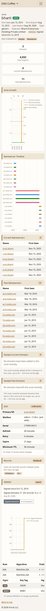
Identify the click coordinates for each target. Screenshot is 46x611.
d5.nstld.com (9, 341)
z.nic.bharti (8, 275)
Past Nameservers (12, 283)
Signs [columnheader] (5, 580)
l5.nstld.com (8, 336)
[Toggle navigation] (40, 3)
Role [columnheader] (5, 564)
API (37, 373)
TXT (19, 473)
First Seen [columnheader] (29, 288)
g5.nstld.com (9, 325)
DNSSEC (32, 31)
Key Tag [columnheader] (24, 580)
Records (8, 460)
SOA (6, 406)
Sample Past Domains (14, 380)
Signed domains (12, 501)
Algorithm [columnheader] (21, 564)
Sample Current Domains (16, 354)
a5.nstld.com (9, 346)
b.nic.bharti (8, 259)
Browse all (37, 460)
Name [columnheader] (6, 243)
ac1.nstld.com (9, 304)
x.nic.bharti (8, 269)
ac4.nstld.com (9, 299)
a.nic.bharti (8, 248)
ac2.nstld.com (9, 293)
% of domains (27, 501)
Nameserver (31, 39)
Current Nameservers (14, 237)
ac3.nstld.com (9, 309)
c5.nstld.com (9, 314)
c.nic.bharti (8, 253)
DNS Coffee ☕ (10, 3)
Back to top (7, 602)
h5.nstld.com (9, 330)
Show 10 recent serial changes (19, 452)
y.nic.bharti (8, 264)
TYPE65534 (9, 473)
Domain (22, 39)
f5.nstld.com (9, 320)
